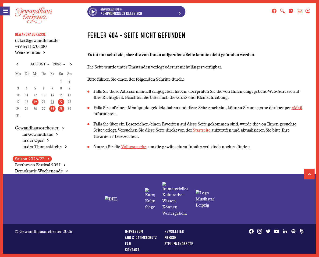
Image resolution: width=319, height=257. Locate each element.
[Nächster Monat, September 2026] (71, 64)
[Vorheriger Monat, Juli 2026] (17, 64)
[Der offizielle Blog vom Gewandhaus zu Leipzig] (301, 231)
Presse (170, 237)
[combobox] (36, 64)
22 (61, 102)
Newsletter (174, 231)
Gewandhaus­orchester (37, 128)
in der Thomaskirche (42, 147)
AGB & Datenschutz (141, 237)
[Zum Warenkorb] (299, 11)
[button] (309, 174)
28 (52, 108)
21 (52, 102)
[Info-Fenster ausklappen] (179, 11)
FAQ (128, 243)
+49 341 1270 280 (31, 46)
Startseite (201, 130)
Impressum (134, 231)
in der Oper (33, 140)
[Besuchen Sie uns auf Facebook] (252, 231)
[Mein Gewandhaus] (307, 11)
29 (61, 108)
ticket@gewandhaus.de (36, 40)
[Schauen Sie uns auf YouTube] (276, 231)
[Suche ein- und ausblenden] (282, 11)
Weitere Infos (27, 52)
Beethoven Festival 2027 (37, 165)
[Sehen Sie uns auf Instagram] (259, 231)
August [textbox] (38, 64)
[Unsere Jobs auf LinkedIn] (285, 231)
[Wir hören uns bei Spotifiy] (293, 231)
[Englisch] (291, 11)
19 (35, 102)
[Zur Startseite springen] (33, 11)
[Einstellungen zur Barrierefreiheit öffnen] (275, 11)
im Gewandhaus (37, 134)
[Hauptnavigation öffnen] (5, 11)
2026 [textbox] (57, 64)
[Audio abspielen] (93, 11)
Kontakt (132, 249)
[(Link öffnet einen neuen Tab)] (150, 199)
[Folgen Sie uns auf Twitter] (268, 231)
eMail (297, 108)
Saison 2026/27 (29, 159)
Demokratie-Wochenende (39, 171)
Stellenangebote (178, 243)
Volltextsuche (133, 147)
